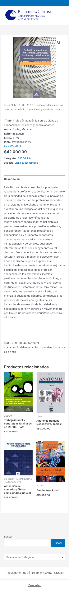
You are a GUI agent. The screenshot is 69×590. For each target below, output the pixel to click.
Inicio (7, 105)
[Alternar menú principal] (63, 15)
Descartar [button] (34, 585)
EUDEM (25, 105)
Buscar (8, 536)
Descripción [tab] (12, 179)
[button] (58, 42)
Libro (15, 105)
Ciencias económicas (26, 162)
